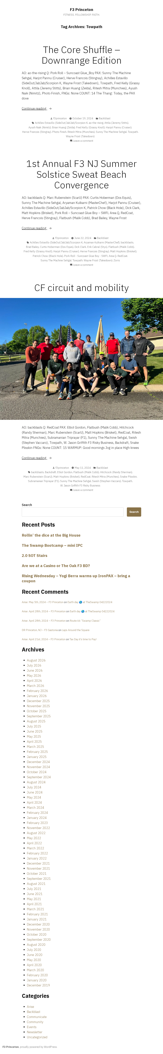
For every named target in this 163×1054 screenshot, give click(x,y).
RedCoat (122, 256)
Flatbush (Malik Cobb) (121, 247)
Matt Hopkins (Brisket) (123, 251)
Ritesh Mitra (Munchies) (81, 132)
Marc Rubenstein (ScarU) (37, 476)
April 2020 (34, 965)
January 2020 (37, 980)
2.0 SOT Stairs (34, 555)
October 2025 (36, 711)
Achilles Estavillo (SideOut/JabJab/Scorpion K (61, 123)
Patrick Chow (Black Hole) (48, 256)
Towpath (133, 132)
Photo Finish (59, 132)
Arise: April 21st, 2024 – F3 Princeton (43, 639)
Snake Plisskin (128, 476)
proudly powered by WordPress (38, 1047)
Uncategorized (37, 1037)
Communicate (37, 1017)
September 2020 (39, 939)
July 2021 (34, 889)
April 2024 (34, 802)
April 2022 (34, 843)
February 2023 (37, 823)
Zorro (116, 260)
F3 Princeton (81, 9)
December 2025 (38, 701)
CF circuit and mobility (81, 287)
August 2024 (36, 782)
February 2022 (37, 853)
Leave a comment (83, 141)
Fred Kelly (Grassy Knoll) (90, 127)
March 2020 (35, 970)
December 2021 (38, 863)
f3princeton (60, 118)
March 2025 (35, 746)
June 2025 (35, 731)
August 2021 (36, 884)
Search (27, 505)
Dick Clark (80, 247)
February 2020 (37, 975)
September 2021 (39, 878)
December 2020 (38, 924)
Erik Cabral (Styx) (97, 247)
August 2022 (36, 833)
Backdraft (50, 472)
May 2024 (34, 797)
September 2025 (39, 716)
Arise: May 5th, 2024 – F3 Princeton (42, 602)
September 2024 (39, 777)
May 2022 (34, 838)
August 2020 (36, 944)
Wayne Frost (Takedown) (80, 136)
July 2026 (34, 665)
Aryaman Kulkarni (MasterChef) (102, 242)
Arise (30, 1006)
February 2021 (37, 914)
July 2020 (34, 950)
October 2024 (36, 772)
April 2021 (34, 904)
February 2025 (37, 752)
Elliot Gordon (64, 472)
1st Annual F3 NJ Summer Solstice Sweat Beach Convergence (81, 174)
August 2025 (36, 721)
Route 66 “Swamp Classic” (85, 620)
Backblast (104, 118)
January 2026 (37, 696)
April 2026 (34, 680)
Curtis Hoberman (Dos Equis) (56, 247)
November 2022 (38, 828)
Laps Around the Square (75, 630)
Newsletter (34, 1032)
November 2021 (38, 868)
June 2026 (35, 670)
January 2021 (37, 919)
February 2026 (37, 691)
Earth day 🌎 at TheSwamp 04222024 (89, 602)
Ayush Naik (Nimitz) (39, 127)
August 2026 (36, 660)
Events (31, 1027)
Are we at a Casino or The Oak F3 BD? (56, 565)
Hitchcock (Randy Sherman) (116, 472)
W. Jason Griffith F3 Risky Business (80, 485)
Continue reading (42, 108)
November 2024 (38, 767)
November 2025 (38, 706)
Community (35, 1022)
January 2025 (37, 757)
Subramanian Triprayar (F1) (43, 481)
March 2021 (35, 909)
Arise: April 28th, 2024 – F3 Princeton (44, 611)
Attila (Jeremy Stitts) (116, 123)
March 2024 (35, 807)
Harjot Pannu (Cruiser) (118, 127)
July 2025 (34, 726)
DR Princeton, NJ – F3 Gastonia (40, 630)
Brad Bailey (32, 247)
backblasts (127, 242)
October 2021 (36, 873)
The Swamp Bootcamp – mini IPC (52, 545)
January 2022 (37, 858)
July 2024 (34, 787)
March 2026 (35, 686)
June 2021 (35, 894)
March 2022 (35, 848)
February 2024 (37, 812)
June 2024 (35, 792)
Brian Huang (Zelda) (63, 127)
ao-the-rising (96, 123)
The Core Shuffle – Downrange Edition (82, 54)
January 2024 (37, 818)
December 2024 (38, 762)
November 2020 (38, 929)
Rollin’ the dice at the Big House (51, 535)
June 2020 (35, 955)
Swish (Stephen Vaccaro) (106, 481)
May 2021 (34, 899)
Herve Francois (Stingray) (36, 132)
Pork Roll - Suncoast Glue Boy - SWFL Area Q (90, 256)
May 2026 (34, 675)
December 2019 (38, 985)
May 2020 (34, 960)
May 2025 (34, 736)
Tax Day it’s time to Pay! (83, 639)
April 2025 (34, 741)
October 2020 (36, 934)
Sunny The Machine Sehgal (111, 132)
